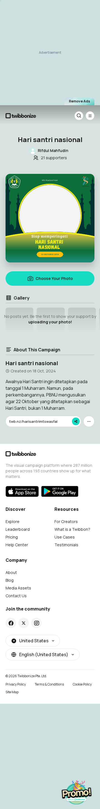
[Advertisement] (50, 51)
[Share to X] (23, 623)
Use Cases (64, 537)
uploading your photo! (50, 321)
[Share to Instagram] (36, 623)
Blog (10, 580)
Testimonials (66, 544)
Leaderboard (18, 529)
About (11, 572)
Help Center (17, 544)
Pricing (12, 537)
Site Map (12, 692)
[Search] (78, 115)
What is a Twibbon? (72, 529)
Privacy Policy (16, 684)
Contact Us (16, 595)
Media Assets (18, 588)
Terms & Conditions (49, 684)
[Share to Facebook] (11, 623)
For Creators (66, 521)
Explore (12, 521)
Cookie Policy (82, 684)
